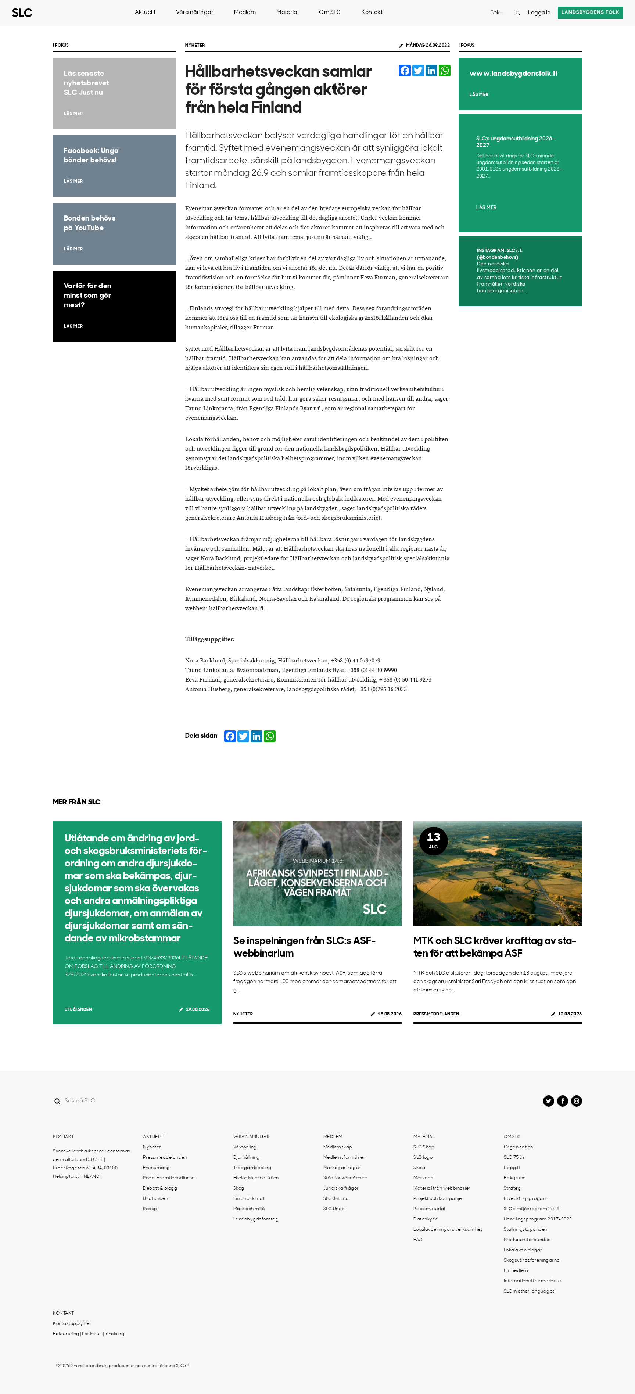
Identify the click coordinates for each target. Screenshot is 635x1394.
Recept (151, 1209)
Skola (419, 1168)
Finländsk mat (249, 1199)
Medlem (245, 12)
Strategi (513, 1188)
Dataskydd (426, 1219)
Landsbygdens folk (591, 12)
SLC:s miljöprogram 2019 (532, 1209)
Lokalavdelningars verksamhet (447, 1229)
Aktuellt (145, 12)
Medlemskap (337, 1147)
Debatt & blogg (160, 1188)
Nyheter (195, 45)
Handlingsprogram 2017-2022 (538, 1219)
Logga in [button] (539, 13)
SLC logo (423, 1157)
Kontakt (372, 12)
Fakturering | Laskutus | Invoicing (88, 1334)
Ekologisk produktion (256, 1178)
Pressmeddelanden (436, 1014)
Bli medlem (516, 1271)
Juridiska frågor (341, 1188)
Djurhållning (246, 1157)
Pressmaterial (429, 1209)
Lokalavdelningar (523, 1250)
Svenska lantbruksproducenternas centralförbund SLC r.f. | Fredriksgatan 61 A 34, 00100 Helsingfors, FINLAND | (91, 1164)
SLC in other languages (529, 1291)
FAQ (418, 1240)
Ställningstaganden (526, 1229)
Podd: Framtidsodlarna (169, 1178)
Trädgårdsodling (252, 1168)
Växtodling (245, 1147)
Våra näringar (195, 12)
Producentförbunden (527, 1240)
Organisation (518, 1147)
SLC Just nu (336, 1199)
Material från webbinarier (442, 1188)
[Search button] (518, 13)
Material (287, 12)
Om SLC (330, 12)
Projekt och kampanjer (438, 1199)
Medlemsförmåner (344, 1157)
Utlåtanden (78, 1010)
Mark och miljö (249, 1209)
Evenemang (156, 1168)
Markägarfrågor (342, 1168)
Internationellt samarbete (532, 1281)
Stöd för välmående (345, 1178)
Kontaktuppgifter (72, 1324)
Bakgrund (515, 1178)
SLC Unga (334, 1209)
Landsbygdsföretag (256, 1219)
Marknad (423, 1178)
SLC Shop (423, 1147)
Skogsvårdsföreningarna (532, 1260)
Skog (238, 1188)
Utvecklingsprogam (526, 1199)
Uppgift (512, 1168)
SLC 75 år (514, 1157)
